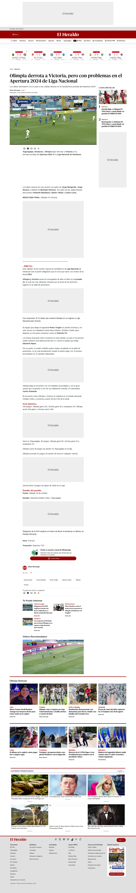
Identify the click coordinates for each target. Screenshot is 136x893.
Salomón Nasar (67, 580)
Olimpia (78, 580)
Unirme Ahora (55, 558)
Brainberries (29, 801)
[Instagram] (64, 839)
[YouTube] (68, 839)
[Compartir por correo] (31, 148)
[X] (60, 839)
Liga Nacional (28, 580)
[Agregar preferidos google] (38, 148)
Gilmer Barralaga (18, 90)
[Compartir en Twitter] (35, 148)
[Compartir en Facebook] (28, 148)
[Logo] (68, 34)
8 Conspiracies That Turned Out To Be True (65, 797)
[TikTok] (72, 839)
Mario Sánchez (43, 757)
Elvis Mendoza (102, 759)
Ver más (25, 573)
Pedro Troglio (54, 580)
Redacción (37, 616)
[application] (53, 120)
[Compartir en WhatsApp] (24, 148)
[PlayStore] (76, 839)
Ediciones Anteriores (116, 874)
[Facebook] (56, 839)
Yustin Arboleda (41, 580)
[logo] (19, 839)
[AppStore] (80, 839)
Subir (120, 840)
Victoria (26, 585)
